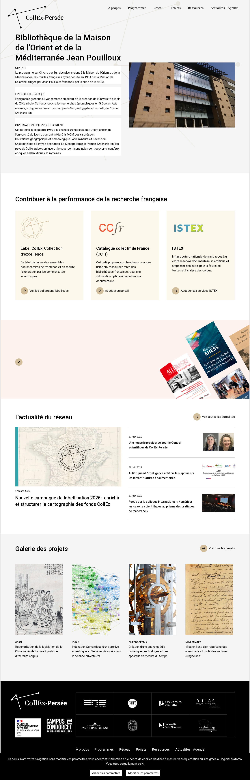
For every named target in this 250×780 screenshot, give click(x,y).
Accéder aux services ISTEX (199, 290)
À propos (82, 749)
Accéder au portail (117, 290)
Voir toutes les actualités (218, 416)
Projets (176, 8)
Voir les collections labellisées (49, 290)
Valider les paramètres (106, 773)
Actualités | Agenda (224, 8)
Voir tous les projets (222, 548)
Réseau (158, 8)
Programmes (104, 749)
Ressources (196, 8)
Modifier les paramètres (143, 773)
